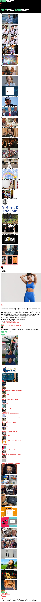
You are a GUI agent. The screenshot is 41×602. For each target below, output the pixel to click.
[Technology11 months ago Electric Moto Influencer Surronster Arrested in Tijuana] (20, 490)
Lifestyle (2, 117)
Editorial (2, 272)
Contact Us (2, 595)
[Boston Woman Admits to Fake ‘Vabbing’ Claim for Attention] (20, 354)
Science (1, 2)
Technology (1, 5)
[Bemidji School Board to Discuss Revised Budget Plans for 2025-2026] (20, 369)
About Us (2, 594)
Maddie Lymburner (7, 321)
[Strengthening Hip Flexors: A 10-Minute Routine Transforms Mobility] (20, 339)
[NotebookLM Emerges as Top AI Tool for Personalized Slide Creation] (20, 376)
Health (1, 3)
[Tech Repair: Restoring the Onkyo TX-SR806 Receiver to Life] (20, 346)
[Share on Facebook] (20, 302)
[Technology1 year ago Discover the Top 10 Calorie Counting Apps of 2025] (20, 512)
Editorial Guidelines (3, 596)
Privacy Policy (2, 597)
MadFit (11, 321)
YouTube (13, 321)
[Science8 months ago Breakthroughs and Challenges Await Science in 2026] (20, 480)
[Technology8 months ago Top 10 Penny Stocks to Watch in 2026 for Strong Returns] (20, 575)
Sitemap (2, 598)
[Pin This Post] (20, 303)
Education (1, 4)
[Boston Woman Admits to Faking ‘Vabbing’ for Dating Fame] (20, 361)
